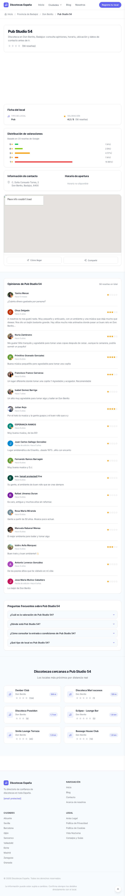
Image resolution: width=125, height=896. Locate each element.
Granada (8, 862)
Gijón (6, 833)
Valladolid (8, 843)
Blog (68, 4)
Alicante (8, 818)
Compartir (92, 260)
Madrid (7, 852)
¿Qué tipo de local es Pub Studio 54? (30, 642)
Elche (6, 847)
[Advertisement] (62, 78)
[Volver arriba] (118, 889)
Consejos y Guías (74, 838)
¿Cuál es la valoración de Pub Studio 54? (32, 614)
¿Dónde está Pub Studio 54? (25, 624)
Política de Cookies (75, 828)
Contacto (70, 797)
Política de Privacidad (77, 823)
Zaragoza (8, 857)
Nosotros (80, 4)
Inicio (41, 4)
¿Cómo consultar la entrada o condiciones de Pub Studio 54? (43, 633)
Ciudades (53, 5)
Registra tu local (110, 5)
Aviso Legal (72, 818)
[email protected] (29, 476)
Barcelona (9, 828)
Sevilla (7, 823)
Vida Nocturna (73, 833)
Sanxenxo (9, 838)
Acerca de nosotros (76, 802)
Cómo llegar (36, 260)
